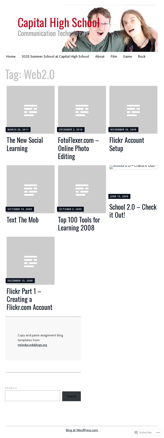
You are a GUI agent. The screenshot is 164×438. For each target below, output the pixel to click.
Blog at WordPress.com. (82, 430)
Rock (141, 56)
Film (114, 56)
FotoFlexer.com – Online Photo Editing (78, 148)
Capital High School (59, 22)
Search (11, 388)
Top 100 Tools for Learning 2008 (79, 223)
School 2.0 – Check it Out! (133, 211)
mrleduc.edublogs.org (32, 345)
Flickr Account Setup (126, 144)
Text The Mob (23, 219)
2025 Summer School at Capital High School (55, 56)
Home (11, 56)
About (100, 56)
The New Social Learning (25, 144)
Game (127, 56)
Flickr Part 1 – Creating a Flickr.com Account (29, 299)
